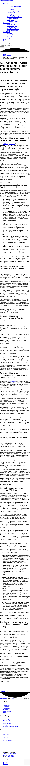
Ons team (9, 33)
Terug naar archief (5, 691)
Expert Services (11, 27)
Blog (4, 39)
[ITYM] (7, 0)
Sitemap (5, 712)
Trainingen (6, 706)
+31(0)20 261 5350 (15, 698)
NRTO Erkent (7, 739)
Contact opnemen (8, 740)
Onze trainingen (11, 5)
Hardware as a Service (12, 21)
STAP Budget (7, 711)
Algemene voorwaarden (9, 753)
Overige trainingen (15, 11)
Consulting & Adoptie (12, 18)
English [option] (5, 762)
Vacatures (9, 36)
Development (10, 20)
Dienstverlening (7, 14)
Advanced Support (12, 26)
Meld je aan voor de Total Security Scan (13, 725)
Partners (5, 736)
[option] (16, 762)
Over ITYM (6, 32)
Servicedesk (6, 23)
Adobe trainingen (14, 9)
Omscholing (6, 708)
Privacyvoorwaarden (8, 755)
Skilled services (11, 24)
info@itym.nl (3, 698)
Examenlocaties (11, 12)
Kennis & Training (8, 3)
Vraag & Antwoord (12, 38)
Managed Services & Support (14, 17)
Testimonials (10, 35)
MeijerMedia (11, 756)
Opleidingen (6, 705)
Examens (5, 709)
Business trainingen (15, 8)
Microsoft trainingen (15, 6)
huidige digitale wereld (9, 144)
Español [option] (5, 764)
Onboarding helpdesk (12, 30)
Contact (5, 41)
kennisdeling (12, 381)
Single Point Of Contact (13, 29)
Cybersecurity (10, 15)
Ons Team (6, 734)
